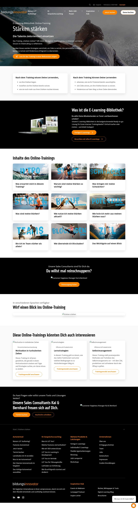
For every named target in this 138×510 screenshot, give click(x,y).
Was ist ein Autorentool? (22, 459)
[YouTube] (18, 497)
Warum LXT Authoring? (21, 441)
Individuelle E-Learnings (79, 447)
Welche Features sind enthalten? (54, 445)
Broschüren (102, 495)
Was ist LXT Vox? (48, 441)
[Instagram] (23, 497)
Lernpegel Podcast (77, 492)
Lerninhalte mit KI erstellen (23, 456)
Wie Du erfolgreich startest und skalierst (53, 470)
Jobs (101, 452)
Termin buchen (21, 415)
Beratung (73, 455)
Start (15, 429)
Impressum (103, 459)
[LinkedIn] (14, 497)
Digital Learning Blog (106, 492)
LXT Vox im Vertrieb (49, 458)
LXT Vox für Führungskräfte (52, 462)
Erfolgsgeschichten (106, 445)
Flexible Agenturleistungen (80, 451)
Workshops (74, 462)
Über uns (102, 441)
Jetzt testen (17, 448)
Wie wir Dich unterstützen (51, 448)
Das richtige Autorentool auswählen (22, 470)
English (98, 5)
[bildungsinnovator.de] (14, 12)
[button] (90, 5)
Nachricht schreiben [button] (43, 415)
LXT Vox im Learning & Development (50, 453)
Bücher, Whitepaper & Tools (108, 488)
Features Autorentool (21, 445)
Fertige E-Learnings (77, 444)
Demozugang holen (69, 284)
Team (101, 448)
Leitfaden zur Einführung (51, 466)
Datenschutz (104, 456)
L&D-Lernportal (76, 458)
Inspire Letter (75, 495)
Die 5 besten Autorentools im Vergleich (24, 464)
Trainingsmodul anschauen (28, 374)
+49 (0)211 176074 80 (110, 5)
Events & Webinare (77, 488)
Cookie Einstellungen (107, 463)
